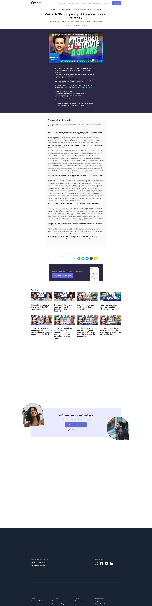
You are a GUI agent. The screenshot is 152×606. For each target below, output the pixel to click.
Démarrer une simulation (63, 275)
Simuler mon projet (76, 425)
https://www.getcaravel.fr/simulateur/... (81, 87)
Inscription (116, 3)
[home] (36, 3)
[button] (63, 3)
